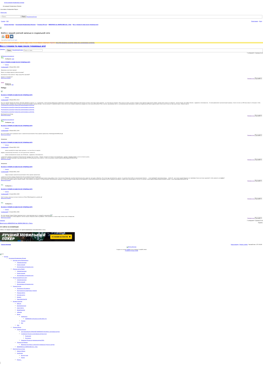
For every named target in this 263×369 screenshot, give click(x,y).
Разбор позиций (21, 273)
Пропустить (4, 12)
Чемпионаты (24, 316)
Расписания (28, 336)
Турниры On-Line (17, 286)
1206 (13, 58)
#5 (7, 171)
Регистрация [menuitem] (254, 21)
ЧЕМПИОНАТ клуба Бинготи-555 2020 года (36, 318)
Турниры (23, 320)
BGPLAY (19, 303)
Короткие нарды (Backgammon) (20, 260)
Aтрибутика (20, 353)
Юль (2, 184)
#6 (7, 194)
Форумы (6, 256)
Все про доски (24, 355)
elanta (2, 82)
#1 (7, 67)
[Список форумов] (2, 5)
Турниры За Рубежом (22, 342)
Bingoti (18, 314)
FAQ (22, 323)
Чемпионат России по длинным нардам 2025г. (32, 340)
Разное (23, 357)
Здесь (57, 42)
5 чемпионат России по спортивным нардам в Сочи (34, 333)
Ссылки (3, 21)
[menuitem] (243, 244)
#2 (7, 99)
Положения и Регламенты (23, 288)
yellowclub (19, 312)
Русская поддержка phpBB (131, 250)
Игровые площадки (17, 301)
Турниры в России (21, 329)
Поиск (24, 16)
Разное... (19, 359)
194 (12, 84)
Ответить (2, 49)
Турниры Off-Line (17, 327)
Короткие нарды (21, 294)
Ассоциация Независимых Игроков (17, 258)
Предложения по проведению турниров (27, 290)
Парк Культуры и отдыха (19, 348)
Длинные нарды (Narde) (19, 269)
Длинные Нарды (21, 292)
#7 (7, 212)
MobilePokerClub (21, 310)
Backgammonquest (21, 305)
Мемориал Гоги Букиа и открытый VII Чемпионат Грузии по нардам (37, 344)
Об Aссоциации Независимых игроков (14, 2)
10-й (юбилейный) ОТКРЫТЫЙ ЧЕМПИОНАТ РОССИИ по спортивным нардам (40, 331)
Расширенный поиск (32, 16)
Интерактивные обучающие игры (25, 266)
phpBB (128, 249)
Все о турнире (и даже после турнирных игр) (85, 24)
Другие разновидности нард (20, 277)
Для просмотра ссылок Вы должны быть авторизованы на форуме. (77, 42)
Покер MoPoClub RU (22, 299)
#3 (7, 130)
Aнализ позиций (21, 264)
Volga (2, 57)
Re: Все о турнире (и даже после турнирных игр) (16, 95)
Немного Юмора (21, 351)
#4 (7, 147)
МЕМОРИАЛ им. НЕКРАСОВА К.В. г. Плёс (27, 346)
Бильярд (19, 297)
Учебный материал (22, 262)
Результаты (28, 338)
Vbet (18, 325)
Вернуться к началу (6, 78)
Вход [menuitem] (260, 21)
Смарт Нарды (20, 307)
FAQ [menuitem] (7, 21)
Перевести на (251, 78)
